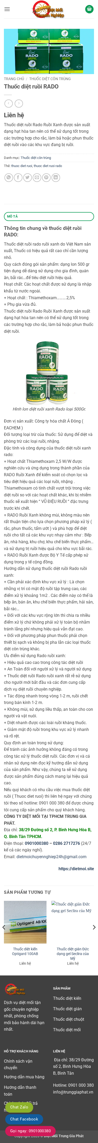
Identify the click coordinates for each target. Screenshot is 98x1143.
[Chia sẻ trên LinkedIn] (55, 177)
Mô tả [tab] (12, 216)
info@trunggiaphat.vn (73, 1092)
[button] (7, 9)
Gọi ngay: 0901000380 (30, 1131)
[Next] (94, 937)
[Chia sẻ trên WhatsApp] (8, 177)
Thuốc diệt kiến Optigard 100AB (25, 951)
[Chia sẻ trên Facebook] (18, 177)
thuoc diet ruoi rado (48, 166)
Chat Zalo (19, 1107)
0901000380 (36, 843)
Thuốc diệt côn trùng (50, 79)
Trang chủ (14, 79)
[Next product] (8, 103)
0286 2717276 (66, 843)
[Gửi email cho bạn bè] (37, 177)
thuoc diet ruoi (21, 166)
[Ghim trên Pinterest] (46, 177)
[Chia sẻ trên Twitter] (27, 177)
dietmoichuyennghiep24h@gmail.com (51, 856)
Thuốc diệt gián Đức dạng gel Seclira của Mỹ (73, 954)
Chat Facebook (24, 1119)
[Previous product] (19, 103)
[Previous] (4, 937)
